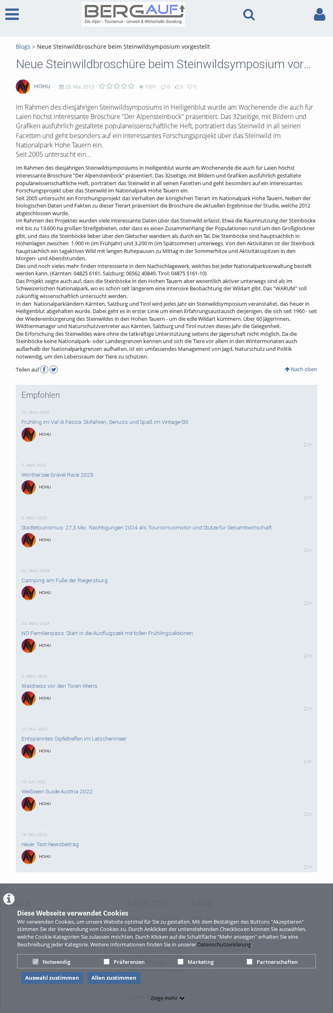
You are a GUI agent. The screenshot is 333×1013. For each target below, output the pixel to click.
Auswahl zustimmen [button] (52, 977)
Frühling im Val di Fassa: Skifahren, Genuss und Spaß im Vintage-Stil (105, 422)
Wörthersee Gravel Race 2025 (57, 474)
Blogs (23, 46)
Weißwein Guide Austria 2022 (57, 791)
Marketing (201, 961)
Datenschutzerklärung (224, 944)
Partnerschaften (277, 961)
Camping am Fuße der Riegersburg (65, 580)
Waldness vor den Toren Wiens (59, 686)
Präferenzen (129, 961)
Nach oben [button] (303, 369)
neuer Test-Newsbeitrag (50, 844)
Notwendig (56, 961)
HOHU (42, 86)
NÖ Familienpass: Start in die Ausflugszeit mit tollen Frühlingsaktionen (107, 633)
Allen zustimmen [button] (113, 977)
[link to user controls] (319, 14)
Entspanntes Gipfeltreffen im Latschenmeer (74, 738)
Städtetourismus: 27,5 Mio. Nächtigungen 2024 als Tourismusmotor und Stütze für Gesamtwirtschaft (147, 527)
